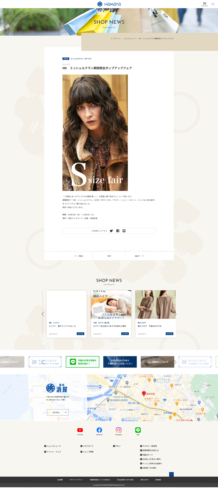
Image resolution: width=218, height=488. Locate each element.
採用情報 (158, 480)
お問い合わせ (144, 480)
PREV (80, 256)
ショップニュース (129, 38)
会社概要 (60, 480)
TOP (109, 256)
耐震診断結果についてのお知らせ (100, 480)
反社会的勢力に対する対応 (125, 480)
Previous (43, 314)
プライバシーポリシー (76, 480)
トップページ (115, 38)
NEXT (137, 256)
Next (175, 314)
